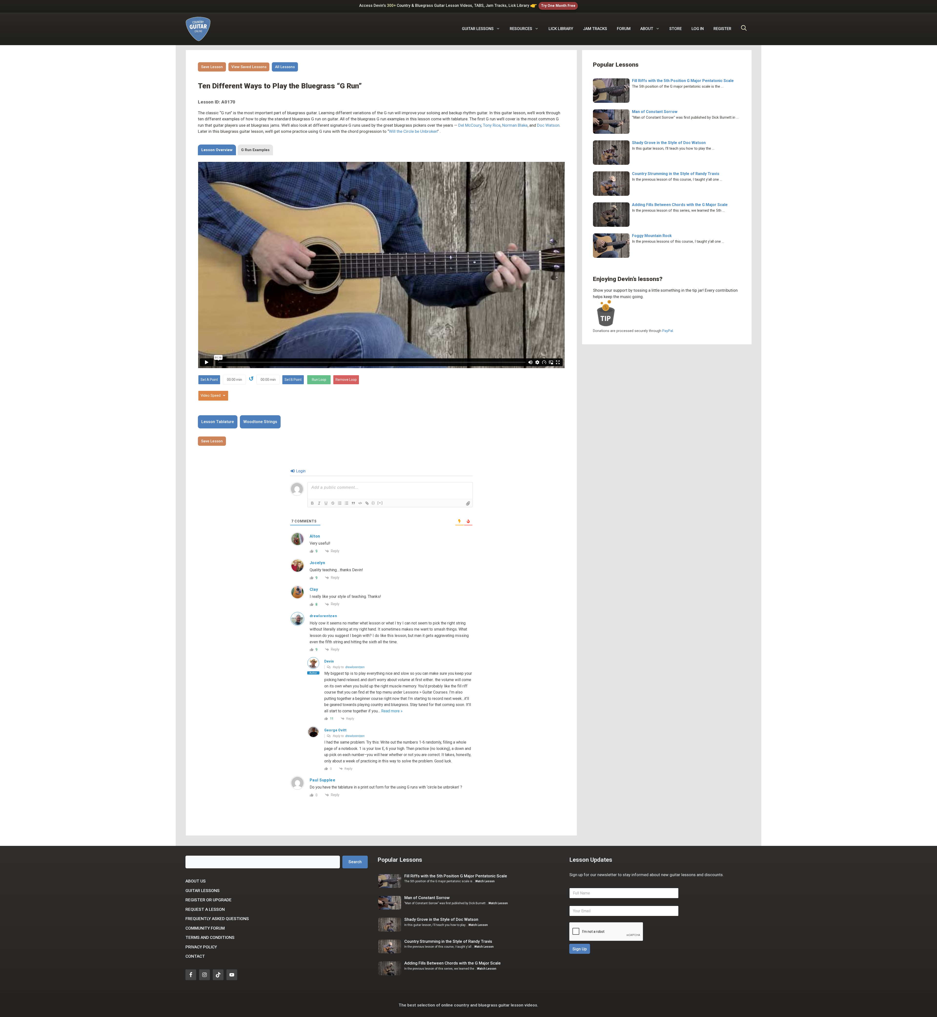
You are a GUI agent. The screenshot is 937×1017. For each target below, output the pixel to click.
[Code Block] (360, 503)
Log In (698, 28)
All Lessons (285, 67)
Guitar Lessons (202, 890)
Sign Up (579, 948)
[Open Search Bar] (744, 28)
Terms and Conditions (209, 937)
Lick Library (561, 28)
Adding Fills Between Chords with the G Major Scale (680, 204)
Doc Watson (548, 125)
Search (355, 861)
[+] (380, 503)
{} (373, 503)
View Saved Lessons (248, 67)
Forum (624, 28)
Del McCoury (469, 125)
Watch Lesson (485, 881)
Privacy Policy (201, 946)
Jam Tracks (595, 28)
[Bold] (312, 503)
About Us (195, 881)
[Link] (367, 503)
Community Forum (205, 928)
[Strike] (332, 503)
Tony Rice (491, 125)
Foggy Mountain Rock (652, 235)
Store (675, 28)
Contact (195, 956)
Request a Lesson (205, 909)
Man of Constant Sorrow (654, 111)
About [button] (646, 28)
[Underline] (326, 503)
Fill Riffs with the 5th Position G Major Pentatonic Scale (683, 80)
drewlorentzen (355, 667)
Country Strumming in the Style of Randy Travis (675, 173)
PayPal (667, 331)
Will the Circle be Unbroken (413, 131)
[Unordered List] (346, 503)
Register (722, 28)
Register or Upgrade (208, 899)
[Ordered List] (339, 503)
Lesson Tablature (217, 421)
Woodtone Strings (260, 421)
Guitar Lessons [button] (478, 28)
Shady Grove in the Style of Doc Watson (669, 142)
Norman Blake (515, 125)
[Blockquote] (353, 503)
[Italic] (319, 503)
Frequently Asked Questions (217, 918)
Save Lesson (212, 67)
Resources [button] (521, 28)
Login (300, 471)
